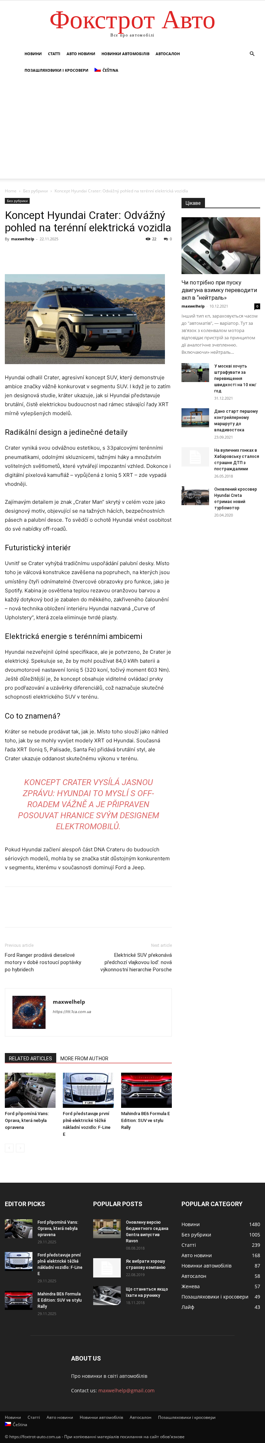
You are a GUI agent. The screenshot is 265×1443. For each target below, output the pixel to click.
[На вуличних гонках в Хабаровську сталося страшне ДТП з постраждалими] (195, 457)
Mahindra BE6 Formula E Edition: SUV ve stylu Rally (145, 1120)
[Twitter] (28, 254)
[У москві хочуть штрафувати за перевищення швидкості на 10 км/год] (195, 372)
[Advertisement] (132, 130)
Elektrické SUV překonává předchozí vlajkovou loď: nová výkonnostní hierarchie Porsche (136, 962)
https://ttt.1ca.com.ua (72, 1011)
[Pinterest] (43, 254)
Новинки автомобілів (125, 53)
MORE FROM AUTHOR (84, 1058)
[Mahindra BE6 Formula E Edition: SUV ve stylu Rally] (146, 1090)
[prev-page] (9, 1148)
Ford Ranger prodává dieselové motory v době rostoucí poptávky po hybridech (43, 962)
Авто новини (81, 53)
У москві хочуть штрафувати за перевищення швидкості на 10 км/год (235, 378)
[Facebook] (12, 254)
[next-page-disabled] (20, 1148)
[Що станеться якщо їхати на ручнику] (107, 1295)
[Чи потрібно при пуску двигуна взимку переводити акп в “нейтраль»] (220, 245)
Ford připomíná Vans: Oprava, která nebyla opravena (27, 1120)
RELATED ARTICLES (30, 1058)
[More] (75, 254)
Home (11, 191)
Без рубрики (35, 191)
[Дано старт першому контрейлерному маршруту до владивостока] (195, 417)
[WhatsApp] (59, 254)
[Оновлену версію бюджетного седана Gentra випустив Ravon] (107, 1228)
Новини (33, 53)
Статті (54, 53)
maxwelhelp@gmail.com (126, 1390)
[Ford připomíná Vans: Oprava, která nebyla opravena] (30, 1090)
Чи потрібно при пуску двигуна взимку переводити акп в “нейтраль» (219, 290)
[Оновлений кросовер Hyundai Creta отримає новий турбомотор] (195, 495)
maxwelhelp (22, 238)
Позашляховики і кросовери (56, 70)
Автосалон (168, 53)
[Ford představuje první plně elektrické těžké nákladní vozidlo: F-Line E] (88, 1090)
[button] (252, 54)
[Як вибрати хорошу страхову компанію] (107, 1267)
